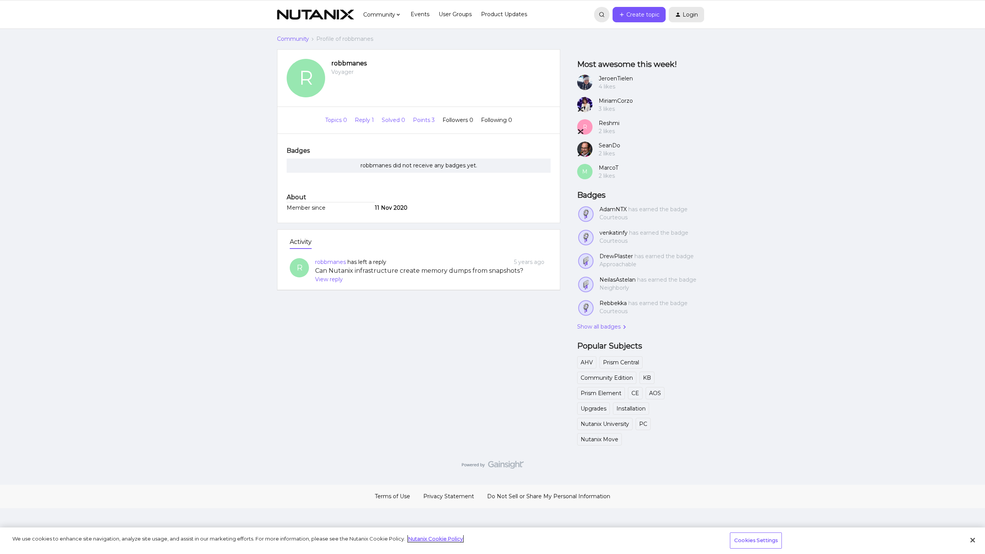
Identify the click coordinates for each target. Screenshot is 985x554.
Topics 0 (337, 120)
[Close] (972, 540)
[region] (492, 540)
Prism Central (621, 362)
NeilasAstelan (617, 279)
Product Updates (504, 14)
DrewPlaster (616, 256)
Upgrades (593, 408)
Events (420, 14)
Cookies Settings (756, 540)
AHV (587, 362)
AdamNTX (613, 209)
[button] (639, 14)
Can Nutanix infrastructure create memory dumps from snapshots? (419, 270)
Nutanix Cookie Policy (435, 539)
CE (635, 393)
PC (643, 424)
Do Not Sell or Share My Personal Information (548, 496)
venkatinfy (613, 232)
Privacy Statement (448, 496)
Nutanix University (605, 424)
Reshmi (609, 123)
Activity (301, 241)
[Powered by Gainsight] (493, 466)
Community (293, 38)
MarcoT (608, 167)
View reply (329, 279)
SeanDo (609, 145)
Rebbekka (613, 303)
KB (647, 377)
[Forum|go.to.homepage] (315, 14)
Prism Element (601, 393)
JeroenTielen (616, 78)
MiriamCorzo (616, 100)
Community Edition (607, 377)
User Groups (455, 14)
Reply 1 (365, 120)
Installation (631, 408)
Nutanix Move (599, 439)
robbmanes (349, 63)
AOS (655, 393)
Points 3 (424, 120)
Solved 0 (394, 120)
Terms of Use (392, 496)
